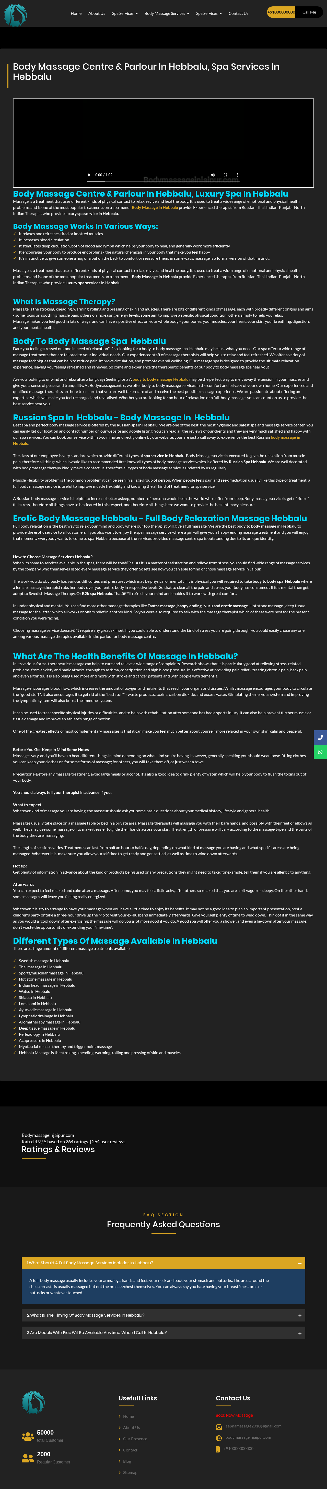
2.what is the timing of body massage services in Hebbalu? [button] (86, 1315)
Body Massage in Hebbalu (155, 207)
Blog (127, 1461)
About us (131, 1427)
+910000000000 (281, 11)
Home (76, 13)
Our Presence (135, 1438)
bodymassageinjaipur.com (248, 1437)
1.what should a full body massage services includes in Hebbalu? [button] (90, 1263)
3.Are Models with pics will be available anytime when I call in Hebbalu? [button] (97, 1333)
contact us (239, 13)
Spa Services (123, 13)
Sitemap (130, 1472)
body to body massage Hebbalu (161, 379)
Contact (130, 1449)
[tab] (163, 1263)
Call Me (309, 11)
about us (96, 13)
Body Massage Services (165, 13)
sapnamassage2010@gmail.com (254, 1425)
